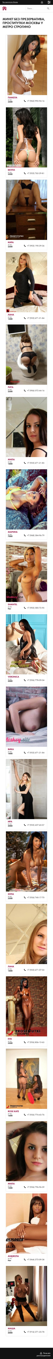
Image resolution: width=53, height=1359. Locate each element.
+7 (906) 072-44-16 (35, 391)
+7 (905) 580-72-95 (35, 608)
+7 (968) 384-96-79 (35, 535)
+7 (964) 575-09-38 (35, 1260)
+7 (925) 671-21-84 (35, 318)
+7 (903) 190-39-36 (35, 246)
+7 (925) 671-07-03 (35, 970)
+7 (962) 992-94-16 (35, 101)
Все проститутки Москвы (10, 2)
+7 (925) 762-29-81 (35, 173)
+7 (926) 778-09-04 (35, 680)
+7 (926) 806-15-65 (35, 1042)
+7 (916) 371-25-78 (35, 1332)
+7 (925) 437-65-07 (35, 825)
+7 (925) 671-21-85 (35, 463)
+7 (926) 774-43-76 (35, 1115)
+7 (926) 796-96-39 (35, 1187)
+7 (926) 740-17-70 (35, 898)
